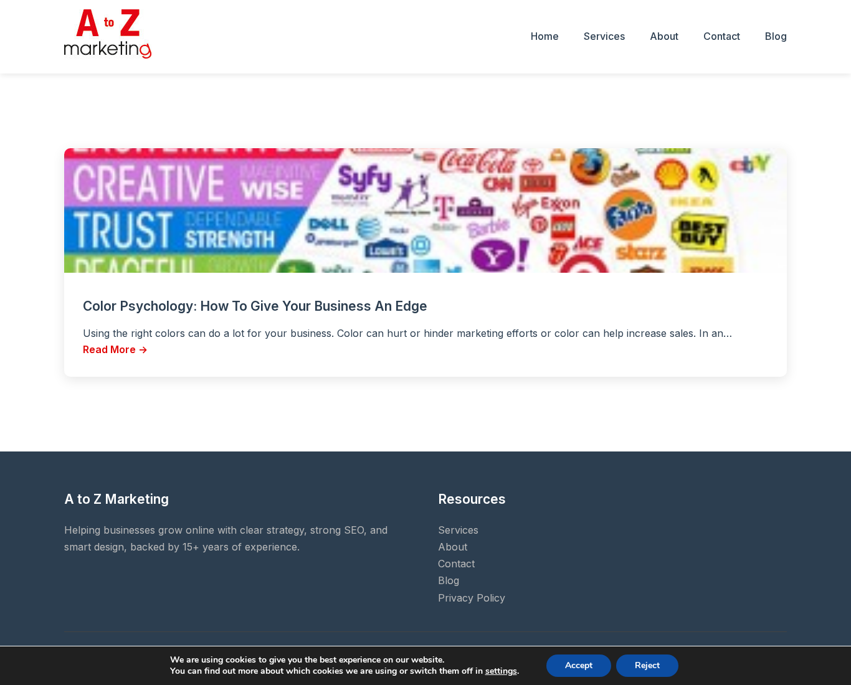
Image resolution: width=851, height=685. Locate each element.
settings (501, 671)
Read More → (115, 349)
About (664, 36)
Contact (721, 36)
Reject (647, 665)
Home (545, 36)
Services (604, 36)
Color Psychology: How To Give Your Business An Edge (255, 306)
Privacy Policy (471, 598)
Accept (578, 665)
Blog (776, 36)
